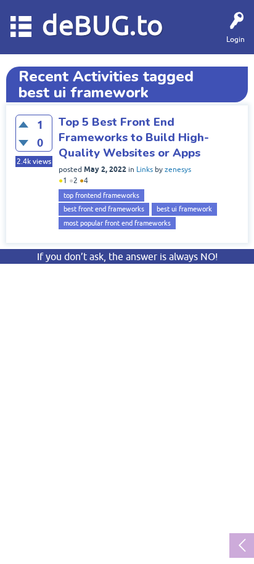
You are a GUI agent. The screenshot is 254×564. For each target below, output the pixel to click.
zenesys (178, 169)
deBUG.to (102, 25)
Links (144, 169)
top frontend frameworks (101, 195)
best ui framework (184, 209)
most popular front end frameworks (117, 223)
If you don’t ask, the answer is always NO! (127, 256)
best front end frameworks (103, 209)
